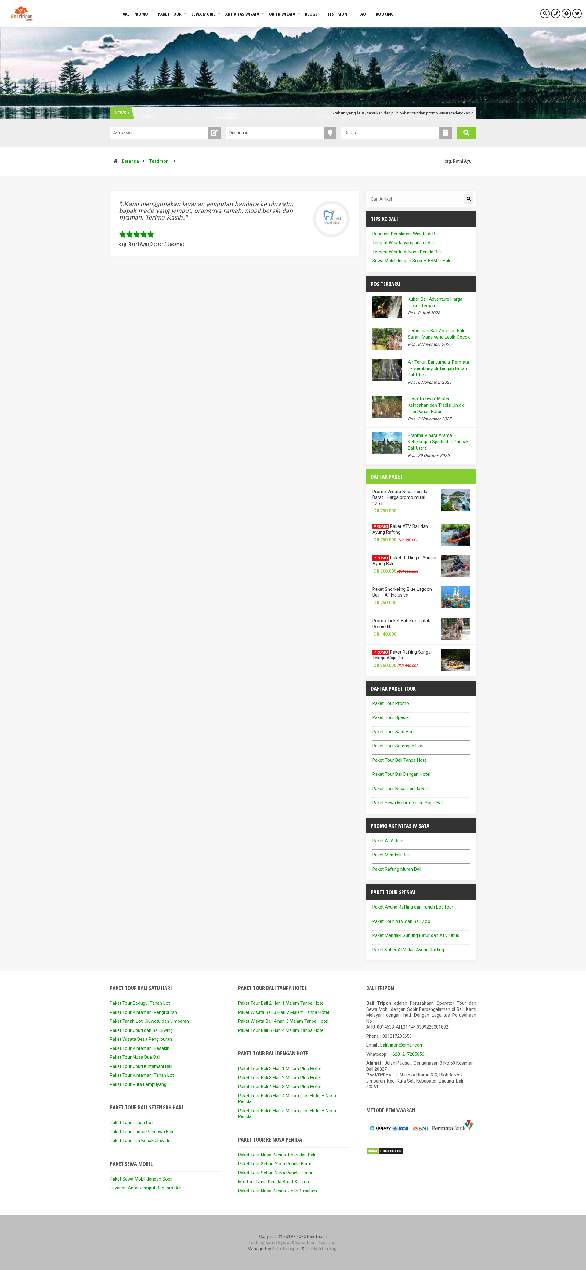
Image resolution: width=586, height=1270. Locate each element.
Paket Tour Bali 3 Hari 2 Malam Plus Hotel (279, 1077)
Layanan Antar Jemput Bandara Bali (145, 1188)
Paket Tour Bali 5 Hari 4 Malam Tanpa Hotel (281, 1030)
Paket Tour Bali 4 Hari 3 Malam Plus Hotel (279, 1086)
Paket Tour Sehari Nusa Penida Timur (275, 1173)
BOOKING (385, 14)
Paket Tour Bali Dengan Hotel (401, 774)
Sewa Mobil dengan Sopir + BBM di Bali (411, 260)
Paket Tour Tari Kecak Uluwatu (140, 1140)
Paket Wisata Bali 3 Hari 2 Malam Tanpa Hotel (283, 1012)
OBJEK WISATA (282, 14)
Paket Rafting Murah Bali (396, 869)
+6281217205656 (407, 1054)
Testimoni (159, 161)
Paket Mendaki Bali (391, 855)
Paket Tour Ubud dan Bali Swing (141, 1030)
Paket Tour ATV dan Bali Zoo (401, 921)
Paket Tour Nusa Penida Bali (400, 788)
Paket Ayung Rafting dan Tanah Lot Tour (412, 907)
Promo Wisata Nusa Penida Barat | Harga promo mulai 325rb (399, 497)
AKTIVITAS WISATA (242, 14)
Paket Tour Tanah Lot (131, 1122)
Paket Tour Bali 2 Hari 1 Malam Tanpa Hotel (281, 1003)
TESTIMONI (338, 14)
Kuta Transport (286, 1248)
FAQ (362, 14)
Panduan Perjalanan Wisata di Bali (406, 234)
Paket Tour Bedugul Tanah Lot (140, 1003)
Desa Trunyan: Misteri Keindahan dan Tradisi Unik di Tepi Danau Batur (436, 405)
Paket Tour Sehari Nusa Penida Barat (275, 1164)
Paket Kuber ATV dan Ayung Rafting (408, 950)
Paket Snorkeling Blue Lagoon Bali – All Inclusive (402, 592)
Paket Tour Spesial (391, 717)
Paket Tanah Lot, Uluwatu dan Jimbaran (149, 1021)
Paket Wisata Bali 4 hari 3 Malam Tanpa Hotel (283, 1021)
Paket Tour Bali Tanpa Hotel (400, 760)
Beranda (130, 161)
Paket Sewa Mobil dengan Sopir (141, 1179)
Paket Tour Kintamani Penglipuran (143, 1012)
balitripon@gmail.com (402, 1045)
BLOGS (311, 14)
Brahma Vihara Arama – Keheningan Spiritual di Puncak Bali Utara (438, 442)
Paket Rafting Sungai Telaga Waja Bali (402, 655)
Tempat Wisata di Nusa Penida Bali (407, 252)
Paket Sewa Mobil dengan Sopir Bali (407, 802)
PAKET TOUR (170, 14)
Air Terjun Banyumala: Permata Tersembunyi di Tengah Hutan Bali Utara (438, 368)
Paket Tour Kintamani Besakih (139, 1048)
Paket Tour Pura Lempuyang (138, 1084)
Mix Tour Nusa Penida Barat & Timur (274, 1182)
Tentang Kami (261, 1242)
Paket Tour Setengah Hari (397, 746)
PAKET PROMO (134, 14)
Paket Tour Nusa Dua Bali (135, 1057)
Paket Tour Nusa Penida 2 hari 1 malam (277, 1191)
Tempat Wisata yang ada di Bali (403, 242)
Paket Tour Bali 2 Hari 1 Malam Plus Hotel (279, 1068)
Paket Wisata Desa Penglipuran (141, 1039)
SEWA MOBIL (203, 14)
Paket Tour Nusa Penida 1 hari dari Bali (276, 1155)
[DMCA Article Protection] (384, 1153)
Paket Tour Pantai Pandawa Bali (141, 1131)
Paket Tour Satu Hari (393, 732)
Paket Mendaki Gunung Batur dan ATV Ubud (415, 935)
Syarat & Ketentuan (297, 1242)
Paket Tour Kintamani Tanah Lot (142, 1075)
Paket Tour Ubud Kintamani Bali (141, 1066)
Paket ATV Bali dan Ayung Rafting (400, 529)
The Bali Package (322, 1248)
